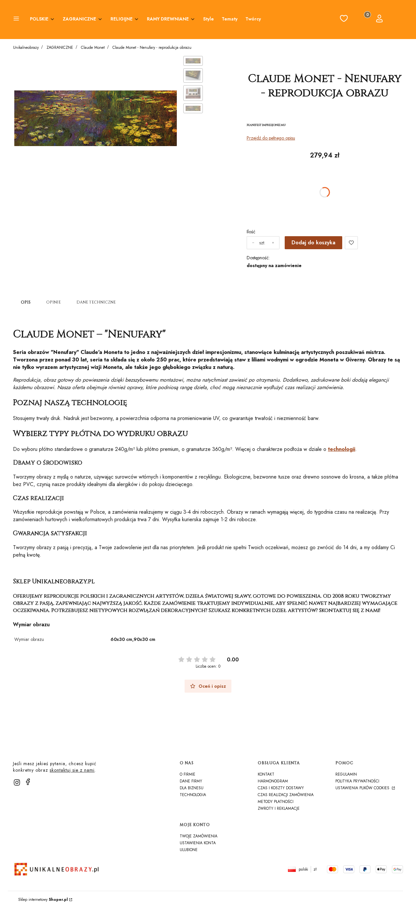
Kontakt (266, 774)
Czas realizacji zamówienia (286, 795)
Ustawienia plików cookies (363, 788)
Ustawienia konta (198, 843)
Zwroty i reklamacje (279, 808)
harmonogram (273, 781)
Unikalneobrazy (26, 47)
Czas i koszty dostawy (281, 788)
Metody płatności (275, 802)
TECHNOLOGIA (193, 795)
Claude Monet (93, 47)
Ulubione (189, 850)
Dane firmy (191, 781)
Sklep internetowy (43, 899)
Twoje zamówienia (198, 836)
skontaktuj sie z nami (72, 770)
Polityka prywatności (357, 781)
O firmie (187, 774)
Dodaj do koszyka (313, 242)
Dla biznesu (191, 788)
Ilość (251, 231)
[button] (16, 19)
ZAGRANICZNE (59, 47)
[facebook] (28, 782)
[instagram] (17, 782)
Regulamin (346, 774)
